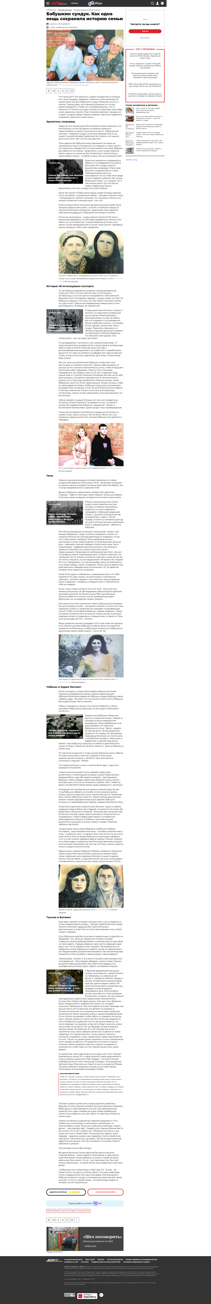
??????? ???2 (131, 160)
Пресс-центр (90, 1259)
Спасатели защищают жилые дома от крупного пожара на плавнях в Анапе (145, 95)
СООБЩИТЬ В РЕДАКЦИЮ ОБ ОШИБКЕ (136, 1262)
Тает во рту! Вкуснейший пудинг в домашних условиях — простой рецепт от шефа (149, 118)
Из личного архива (81, 85)
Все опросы (145, 37)
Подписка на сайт (71, 1262)
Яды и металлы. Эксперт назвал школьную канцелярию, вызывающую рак (148, 110)
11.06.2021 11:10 (51, 10)
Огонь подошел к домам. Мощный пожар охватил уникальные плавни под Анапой (145, 66)
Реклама (101, 1259)
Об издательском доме (73, 1259)
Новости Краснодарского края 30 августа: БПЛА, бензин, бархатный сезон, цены (145, 56)
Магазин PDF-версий (115, 1259)
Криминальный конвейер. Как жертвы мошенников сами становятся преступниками (145, 75)
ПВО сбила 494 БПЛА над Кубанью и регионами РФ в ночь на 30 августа (145, 85)
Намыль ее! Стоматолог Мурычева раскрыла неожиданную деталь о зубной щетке (149, 126)
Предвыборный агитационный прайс (105, 1262)
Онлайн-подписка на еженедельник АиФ (141, 1259)
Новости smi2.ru (54, 1252)
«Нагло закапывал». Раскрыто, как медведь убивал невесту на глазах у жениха (149, 142)
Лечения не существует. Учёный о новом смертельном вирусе (149, 150)
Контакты (85, 1262)
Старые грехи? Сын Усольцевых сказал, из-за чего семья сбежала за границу (149, 134)
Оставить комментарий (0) (105, 1192)
